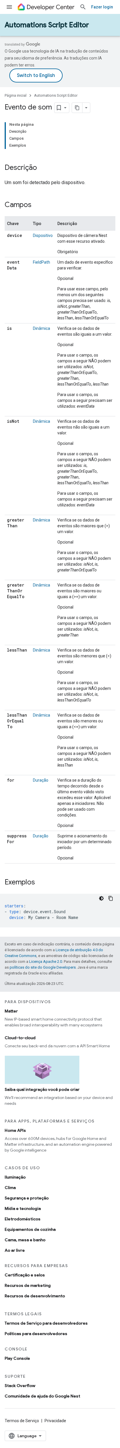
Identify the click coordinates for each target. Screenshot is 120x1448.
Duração (40, 780)
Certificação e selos (25, 1275)
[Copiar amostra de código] (110, 898)
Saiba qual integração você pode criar (42, 1089)
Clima (10, 1187)
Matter (11, 1011)
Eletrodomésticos (22, 1219)
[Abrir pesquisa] (83, 6)
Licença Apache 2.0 (45, 961)
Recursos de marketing (28, 1285)
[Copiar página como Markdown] (77, 108)
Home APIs (15, 1130)
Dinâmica (41, 328)
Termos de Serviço (22, 1420)
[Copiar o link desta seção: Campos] (37, 205)
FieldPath (41, 262)
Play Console (17, 1358)
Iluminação (15, 1177)
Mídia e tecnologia (23, 1208)
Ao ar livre (15, 1250)
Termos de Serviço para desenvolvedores (46, 1323)
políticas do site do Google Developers (43, 967)
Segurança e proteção (27, 1198)
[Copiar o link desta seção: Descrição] (43, 168)
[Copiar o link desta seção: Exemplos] (41, 882)
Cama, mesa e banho (25, 1239)
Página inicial (16, 95)
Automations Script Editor (47, 25)
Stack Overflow (20, 1385)
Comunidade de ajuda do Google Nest (42, 1396)
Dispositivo (43, 235)
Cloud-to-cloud (20, 1037)
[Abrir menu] (9, 7)
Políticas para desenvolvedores (36, 1333)
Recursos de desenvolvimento (35, 1295)
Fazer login (102, 7)
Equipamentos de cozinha (30, 1229)
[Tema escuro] (101, 898)
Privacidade (55, 1420)
